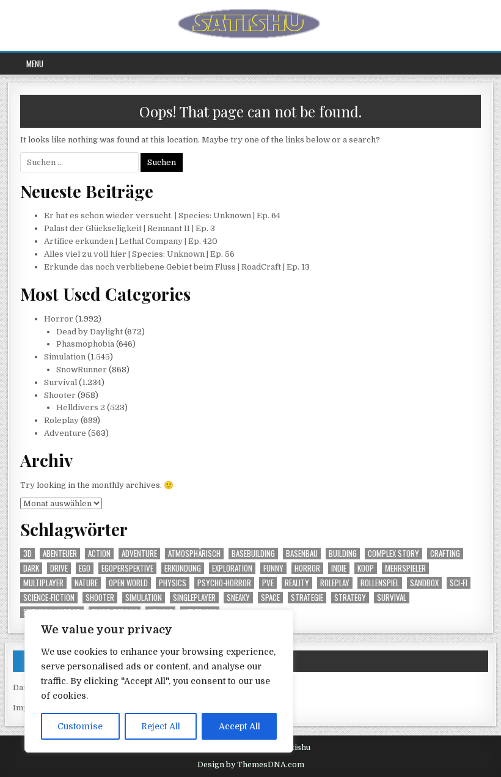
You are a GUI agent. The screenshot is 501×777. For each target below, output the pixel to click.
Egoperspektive (127, 568)
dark (31, 568)
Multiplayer (43, 583)
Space (270, 597)
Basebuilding (253, 553)
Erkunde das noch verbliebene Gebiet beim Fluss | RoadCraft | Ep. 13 (177, 266)
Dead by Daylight (89, 331)
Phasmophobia (85, 343)
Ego (84, 568)
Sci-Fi (458, 583)
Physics (172, 583)
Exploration (232, 568)
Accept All (239, 726)
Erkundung (182, 568)
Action (99, 553)
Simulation (65, 356)
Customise (80, 726)
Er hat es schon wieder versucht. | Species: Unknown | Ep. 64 (162, 215)
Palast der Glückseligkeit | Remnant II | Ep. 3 (129, 228)
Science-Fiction (49, 597)
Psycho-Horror (224, 583)
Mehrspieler (405, 568)
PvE (268, 583)
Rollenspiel (379, 583)
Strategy (350, 597)
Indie (338, 568)
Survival (60, 382)
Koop (365, 568)
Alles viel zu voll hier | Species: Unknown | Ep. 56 (139, 254)
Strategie (307, 597)
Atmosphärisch (194, 553)
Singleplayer (194, 597)
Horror (58, 318)
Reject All (160, 726)
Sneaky (238, 597)
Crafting (445, 553)
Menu (34, 63)
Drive (59, 568)
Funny (273, 568)
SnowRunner (81, 369)
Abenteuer (60, 553)
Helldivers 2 (80, 407)
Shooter (60, 395)
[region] (158, 681)
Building (343, 553)
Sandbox (424, 583)
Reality (297, 583)
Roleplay (61, 420)
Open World (128, 583)
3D (27, 553)
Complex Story (393, 553)
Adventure (65, 433)
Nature (86, 583)
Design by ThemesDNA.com (250, 764)
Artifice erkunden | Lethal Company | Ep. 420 (131, 241)
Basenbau (302, 553)
